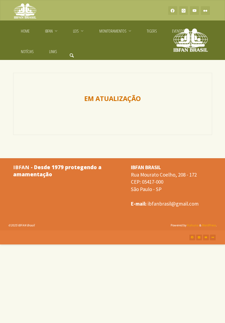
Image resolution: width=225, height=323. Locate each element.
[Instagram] (183, 10)
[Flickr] (205, 10)
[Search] (72, 51)
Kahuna (193, 225)
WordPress (209, 225)
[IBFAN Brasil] (25, 10)
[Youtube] (194, 10)
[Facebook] (172, 10)
